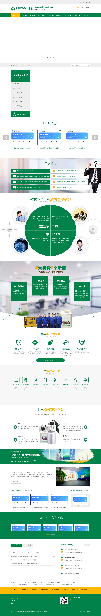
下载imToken (16, 84)
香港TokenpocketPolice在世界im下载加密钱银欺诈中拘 (24, 560)
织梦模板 (88, 611)
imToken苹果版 (41, 15)
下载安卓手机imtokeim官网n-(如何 (71, 549)
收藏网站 (88, 2)
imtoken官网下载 (17, 101)
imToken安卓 (24, 15)
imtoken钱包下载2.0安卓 (69, 582)
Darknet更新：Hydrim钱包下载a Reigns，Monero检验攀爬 (25, 563)
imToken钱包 (35, 582)
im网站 (58, 582)
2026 (29, 65)
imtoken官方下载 (50, 517)
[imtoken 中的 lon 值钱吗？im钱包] (76, 527)
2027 (23, 65)
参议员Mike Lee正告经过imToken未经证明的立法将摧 (24, 556)
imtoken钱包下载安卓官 (37, 584)
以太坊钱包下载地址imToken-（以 (77, 148)
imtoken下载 (85, 15)
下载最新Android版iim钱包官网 (71, 573)
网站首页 (15, 15)
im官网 (27, 582)
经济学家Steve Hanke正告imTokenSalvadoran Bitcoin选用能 (25, 552)
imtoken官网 (16, 88)
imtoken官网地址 (16, 545)
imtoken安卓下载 (17, 97)
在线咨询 (81, 2)
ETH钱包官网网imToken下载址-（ (50, 148)
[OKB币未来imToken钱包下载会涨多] (29, 527)
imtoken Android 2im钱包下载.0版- (71, 565)
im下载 (43, 582)
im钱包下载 (68, 15)
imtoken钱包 (77, 15)
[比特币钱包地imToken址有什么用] (45, 527)
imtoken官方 (33, 15)
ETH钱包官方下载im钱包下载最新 (23, 148)
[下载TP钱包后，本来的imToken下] (13, 527)
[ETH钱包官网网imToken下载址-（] (50, 137)
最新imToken (59, 15)
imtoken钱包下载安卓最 (52, 584)
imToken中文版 (50, 15)
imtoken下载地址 (17, 106)
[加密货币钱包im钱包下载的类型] (61, 527)
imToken (20, 582)
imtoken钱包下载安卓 (23, 584)
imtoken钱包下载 (17, 92)
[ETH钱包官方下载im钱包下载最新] (23, 137)
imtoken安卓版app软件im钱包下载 (71, 557)
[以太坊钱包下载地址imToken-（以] (77, 137)
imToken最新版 (27, 545)
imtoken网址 (51, 582)
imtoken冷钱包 (67, 545)
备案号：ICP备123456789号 (42, 611)
